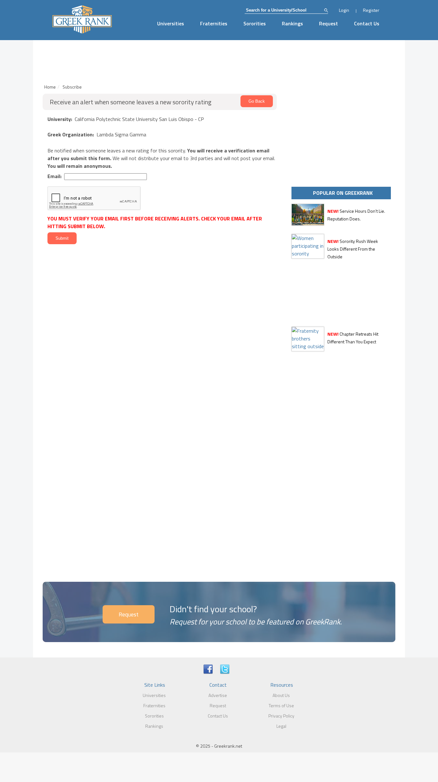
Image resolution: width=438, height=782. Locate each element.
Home (50, 86)
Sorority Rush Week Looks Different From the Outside (352, 249)
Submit (62, 238)
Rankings (292, 23)
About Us (281, 695)
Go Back (256, 101)
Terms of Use (281, 705)
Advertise (217, 695)
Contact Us (366, 23)
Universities (170, 23)
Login (344, 10)
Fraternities (213, 23)
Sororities (254, 23)
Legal (281, 726)
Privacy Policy (281, 715)
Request (328, 23)
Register (371, 10)
